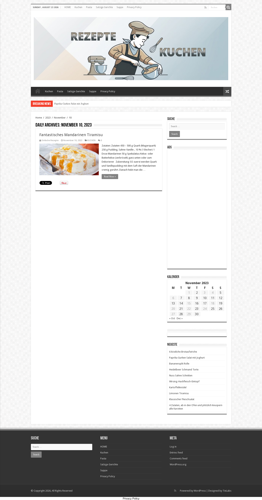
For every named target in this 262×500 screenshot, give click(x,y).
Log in (173, 446)
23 (197, 309)
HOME (67, 7)
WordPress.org (178, 464)
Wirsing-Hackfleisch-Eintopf (184, 381)
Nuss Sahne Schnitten (180, 375)
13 (173, 303)
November (60, 117)
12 (220, 298)
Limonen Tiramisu (179, 393)
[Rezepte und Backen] (131, 48)
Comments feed (178, 458)
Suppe (120, 7)
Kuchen (78, 7)
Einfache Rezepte (50, 140)
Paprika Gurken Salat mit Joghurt (71, 103)
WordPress (200, 490)
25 (212, 309)
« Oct (172, 318)
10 (205, 298)
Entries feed (176, 452)
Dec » (180, 318)
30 (197, 314)
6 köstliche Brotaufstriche (183, 351)
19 (220, 303)
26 (220, 309)
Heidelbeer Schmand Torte (184, 369)
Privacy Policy (134, 7)
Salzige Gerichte (104, 7)
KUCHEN (91, 140)
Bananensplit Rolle (179, 363)
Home (38, 117)
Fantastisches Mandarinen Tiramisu (71, 134)
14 (181, 303)
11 (212, 298)
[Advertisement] (197, 209)
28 (181, 314)
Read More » (110, 176)
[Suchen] (228, 7)
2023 (48, 117)
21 (181, 309)
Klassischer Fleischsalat (181, 399)
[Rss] (205, 7)
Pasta (89, 7)
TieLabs (227, 490)
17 (205, 303)
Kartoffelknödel (177, 387)
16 (197, 303)
